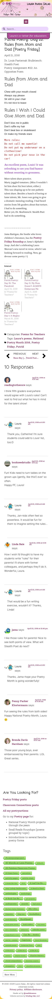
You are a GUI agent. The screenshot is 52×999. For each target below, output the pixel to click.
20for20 (40, 863)
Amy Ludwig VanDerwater (16, 888)
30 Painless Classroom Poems (20, 868)
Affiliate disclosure (33, 989)
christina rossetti (32, 961)
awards (25, 904)
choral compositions (13, 961)
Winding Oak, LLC (33, 996)
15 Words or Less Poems (19, 862)
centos (8, 956)
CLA (20, 966)
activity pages (12, 878)
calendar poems (39, 930)
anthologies (11, 893)
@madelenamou (30, 993)
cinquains (10, 966)
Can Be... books (31, 935)
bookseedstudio (21, 462)
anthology (25, 893)
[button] (26, 21)
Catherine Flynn (27, 945)
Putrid (20, 346)
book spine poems (12, 924)
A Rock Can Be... (13, 898)
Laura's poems (23, 338)
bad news (36, 904)
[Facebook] (3, 3)
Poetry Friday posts (15, 799)
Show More (9, 974)
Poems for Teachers (33, 334)
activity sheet (28, 878)
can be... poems (11, 940)
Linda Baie (18, 544)
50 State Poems (12, 873)
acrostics (26, 873)
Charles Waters (37, 956)
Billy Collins (33, 909)
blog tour (21, 914)
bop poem (41, 924)
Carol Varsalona (41, 940)
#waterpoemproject (15, 858)
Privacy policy (16, 989)
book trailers (28, 924)
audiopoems (11, 904)
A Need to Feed (37, 888)
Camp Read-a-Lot (12, 935)
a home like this (11, 883)
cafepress (24, 930)
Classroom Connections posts (21, 805)
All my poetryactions (15, 810)
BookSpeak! (26, 919)
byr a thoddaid (11, 930)
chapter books (20, 956)
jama (15, 629)
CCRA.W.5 (34, 950)
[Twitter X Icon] (7, 3)
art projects (30, 899)
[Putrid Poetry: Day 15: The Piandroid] (13, 274)
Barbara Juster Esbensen (15, 909)
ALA (23, 883)
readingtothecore (14, 385)
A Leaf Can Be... (37, 883)
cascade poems (11, 945)
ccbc (38, 945)
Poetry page (21, 816)
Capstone (26, 940)
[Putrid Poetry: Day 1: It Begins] (13, 307)
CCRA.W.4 (21, 950)
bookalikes (35, 914)
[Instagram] (10, 3)
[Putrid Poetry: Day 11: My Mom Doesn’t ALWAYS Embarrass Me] (33, 274)
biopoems (9, 914)
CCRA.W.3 (9, 950)
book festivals (11, 919)
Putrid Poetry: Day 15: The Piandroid (11, 283)
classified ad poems (33, 966)
